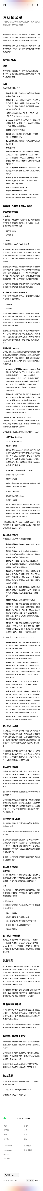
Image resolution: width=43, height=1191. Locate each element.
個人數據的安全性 (11, 935)
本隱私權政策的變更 (14, 1036)
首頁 (5, 1126)
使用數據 (6, 240)
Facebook (8, 1146)
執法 (4, 886)
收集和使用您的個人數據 (17, 206)
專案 (25, 1134)
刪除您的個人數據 (11, 818)
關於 (5, 1134)
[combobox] (11, 1175)
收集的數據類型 (10, 212)
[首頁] (5, 5)
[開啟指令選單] (33, 5)
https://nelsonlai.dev (14, 191)
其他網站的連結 (12, 1004)
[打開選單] (37, 5)
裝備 (25, 1130)
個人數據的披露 (10, 866)
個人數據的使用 (10, 534)
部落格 (6, 1130)
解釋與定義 (9, 60)
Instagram (8, 1150)
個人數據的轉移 (10, 767)
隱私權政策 (28, 1150)
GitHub (6, 1154)
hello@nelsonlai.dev (23, 1090)
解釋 (5, 66)
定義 (5, 83)
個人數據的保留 (10, 726)
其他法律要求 (8, 901)
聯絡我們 (8, 1075)
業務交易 (6, 871)
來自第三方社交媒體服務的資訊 (15, 292)
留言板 (26, 1126)
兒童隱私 (8, 960)
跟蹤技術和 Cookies (11, 348)
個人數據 (6, 216)
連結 (25, 1139)
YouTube (7, 1159)
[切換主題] (28, 5)
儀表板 (6, 1139)
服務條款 (27, 1146)
